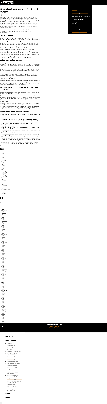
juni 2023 (3, 219)
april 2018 (3, 251)
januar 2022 (3, 229)
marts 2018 (3, 253)
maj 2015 (3, 299)
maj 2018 (3, 248)
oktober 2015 (4, 288)
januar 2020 (3, 240)
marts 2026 (3, 208)
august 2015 (3, 293)
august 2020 (3, 237)
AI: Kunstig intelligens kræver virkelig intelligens (4, 173)
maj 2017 (3, 264)
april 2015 (3, 301)
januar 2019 (3, 245)
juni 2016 (3, 277)
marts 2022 (3, 227)
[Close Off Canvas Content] (1, 403)
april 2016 (3, 283)
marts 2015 (3, 304)
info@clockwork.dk (54, 327)
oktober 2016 (4, 275)
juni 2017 (3, 261)
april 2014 (3, 320)
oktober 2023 (4, 213)
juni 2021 (3, 232)
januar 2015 (3, 307)
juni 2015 (3, 296)
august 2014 (3, 315)
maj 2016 (3, 280)
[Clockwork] (6, 2)
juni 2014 (3, 317)
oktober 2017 (4, 259)
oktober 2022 (4, 224)
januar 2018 (3, 256)
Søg (1, 201)
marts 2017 (3, 267)
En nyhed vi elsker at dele (3, 165)
